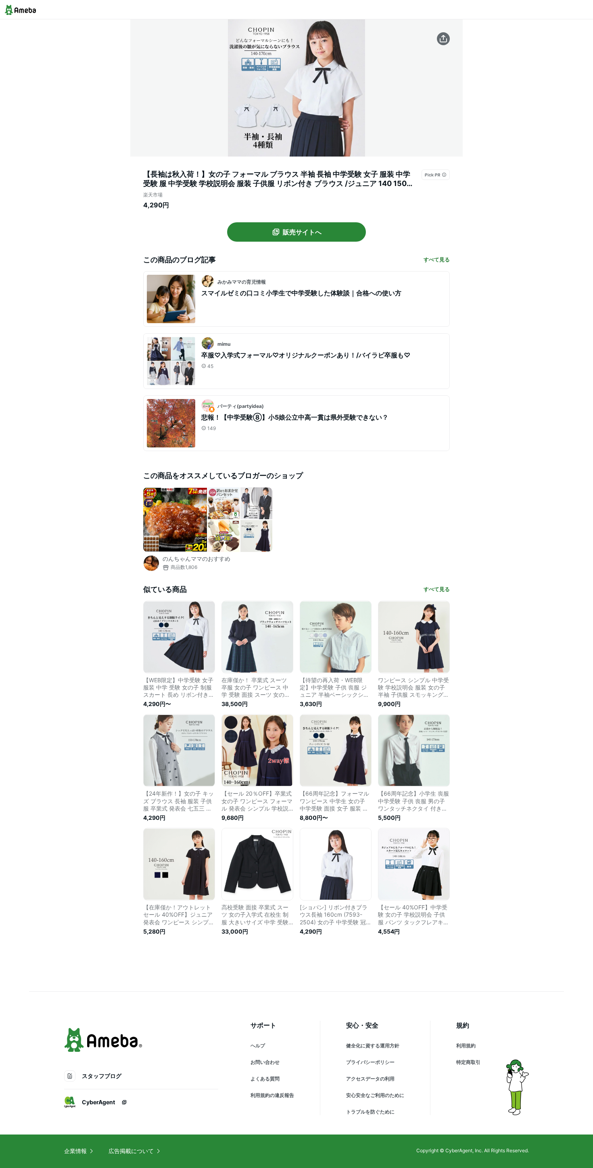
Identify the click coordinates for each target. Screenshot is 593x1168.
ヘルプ (258, 1046)
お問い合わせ (265, 1062)
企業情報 (75, 1150)
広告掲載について (131, 1150)
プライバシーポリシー (370, 1062)
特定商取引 (468, 1062)
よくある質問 (265, 1079)
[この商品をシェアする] (443, 38)
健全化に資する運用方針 (372, 1046)
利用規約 (466, 1046)
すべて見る (437, 259)
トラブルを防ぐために (370, 1112)
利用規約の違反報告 (272, 1095)
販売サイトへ (302, 232)
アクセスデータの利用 (370, 1079)
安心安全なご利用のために (375, 1095)
